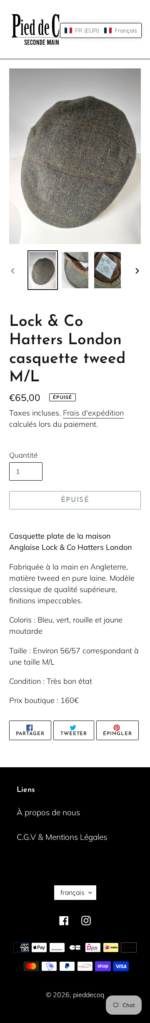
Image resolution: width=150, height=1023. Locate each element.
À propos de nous (48, 812)
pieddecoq (88, 994)
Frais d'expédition (93, 413)
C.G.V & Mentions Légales (62, 837)
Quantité (23, 455)
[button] (100, 30)
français (72, 892)
